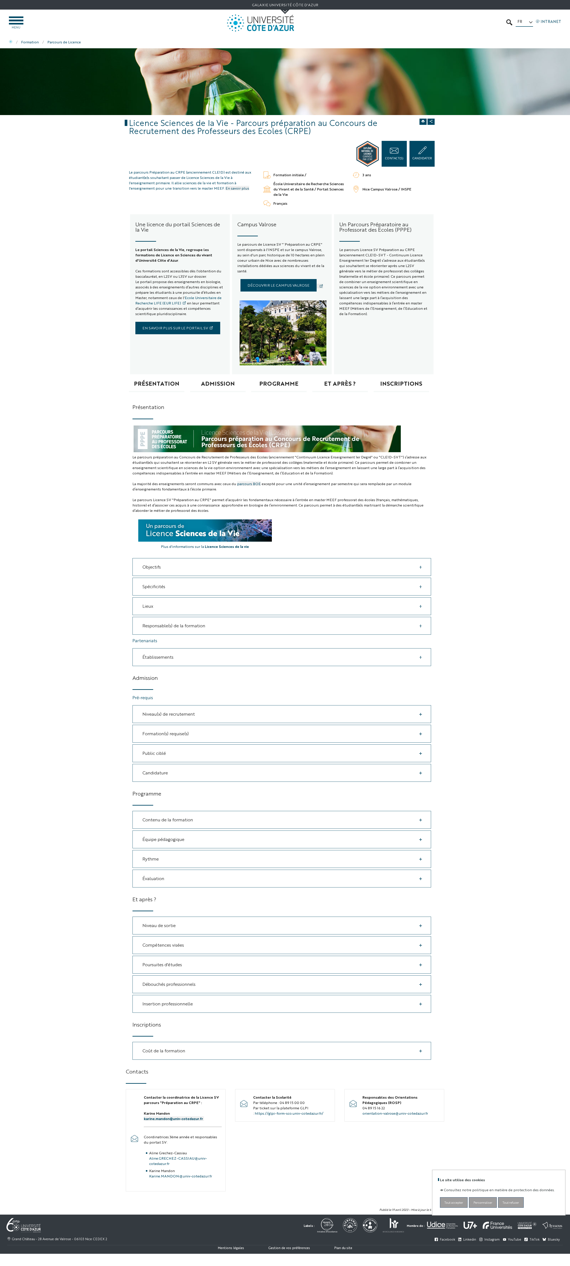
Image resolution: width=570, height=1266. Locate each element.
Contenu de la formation (167, 819)
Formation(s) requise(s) (165, 733)
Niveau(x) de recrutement (168, 714)
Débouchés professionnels (168, 984)
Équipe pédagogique (163, 839)
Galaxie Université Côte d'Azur (285, 4)
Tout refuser (511, 1202)
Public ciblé (154, 753)
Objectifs (151, 567)
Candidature (155, 773)
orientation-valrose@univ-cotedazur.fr (395, 1113)
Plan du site (343, 1248)
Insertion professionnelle (167, 1004)
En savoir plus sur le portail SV (175, 328)
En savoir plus (237, 188)
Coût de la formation (163, 1050)
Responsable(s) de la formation (173, 625)
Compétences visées (163, 945)
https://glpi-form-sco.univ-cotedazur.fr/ (289, 1113)
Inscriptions (401, 383)
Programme (278, 383)
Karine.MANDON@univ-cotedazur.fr (180, 1176)
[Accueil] (10, 42)
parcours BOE (249, 483)
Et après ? (340, 383)
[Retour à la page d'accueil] (260, 23)
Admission (218, 383)
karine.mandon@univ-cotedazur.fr (174, 1118)
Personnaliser (483, 1202)
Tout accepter (453, 1202)
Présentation (156, 383)
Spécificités (153, 586)
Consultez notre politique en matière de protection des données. (499, 1189)
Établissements (157, 657)
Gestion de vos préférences (289, 1248)
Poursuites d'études (162, 964)
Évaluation (153, 878)
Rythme (150, 859)
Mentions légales (231, 1248)
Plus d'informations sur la (205, 546)
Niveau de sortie (159, 925)
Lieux (147, 606)
